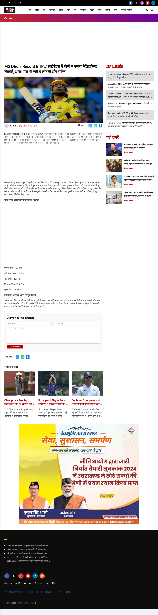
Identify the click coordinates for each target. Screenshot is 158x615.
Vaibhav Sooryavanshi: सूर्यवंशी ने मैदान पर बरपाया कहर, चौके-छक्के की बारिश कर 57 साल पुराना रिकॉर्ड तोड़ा (86, 402)
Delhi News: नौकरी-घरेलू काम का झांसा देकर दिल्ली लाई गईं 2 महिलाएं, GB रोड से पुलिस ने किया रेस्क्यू (28, 545)
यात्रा (92, 10)
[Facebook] (131, 3)
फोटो (115, 10)
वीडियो (108, 10)
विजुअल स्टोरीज (126, 10)
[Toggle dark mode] (147, 10)
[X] (136, 3)
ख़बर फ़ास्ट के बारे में (48, 591)
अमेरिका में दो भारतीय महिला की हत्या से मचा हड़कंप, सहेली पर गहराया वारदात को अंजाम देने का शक (139, 162)
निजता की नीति (32, 591)
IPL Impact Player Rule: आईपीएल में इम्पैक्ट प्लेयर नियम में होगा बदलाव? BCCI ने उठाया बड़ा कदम (53, 402)
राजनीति (52, 10)
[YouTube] (148, 3)
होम (30, 10)
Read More (128, 152)
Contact (17, 3)
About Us (7, 3)
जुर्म (75, 10)
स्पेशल (61, 10)
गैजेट (99, 10)
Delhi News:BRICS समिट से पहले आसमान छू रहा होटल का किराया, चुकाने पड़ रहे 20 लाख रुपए (138, 194)
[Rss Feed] (42, 576)
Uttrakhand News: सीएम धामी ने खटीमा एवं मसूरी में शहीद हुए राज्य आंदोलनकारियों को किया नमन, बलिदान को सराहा (139, 178)
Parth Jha (14, 126)
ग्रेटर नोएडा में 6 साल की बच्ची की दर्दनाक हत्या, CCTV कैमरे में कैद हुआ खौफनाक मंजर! (28, 557)
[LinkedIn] (153, 3)
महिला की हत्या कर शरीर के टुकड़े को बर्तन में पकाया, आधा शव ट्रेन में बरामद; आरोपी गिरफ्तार (28, 553)
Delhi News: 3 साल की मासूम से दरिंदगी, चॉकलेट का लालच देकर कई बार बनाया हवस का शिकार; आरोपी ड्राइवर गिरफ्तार (28, 549)
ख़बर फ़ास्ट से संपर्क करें (13, 591)
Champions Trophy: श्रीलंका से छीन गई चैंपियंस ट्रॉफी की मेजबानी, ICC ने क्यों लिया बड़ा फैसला (19, 402)
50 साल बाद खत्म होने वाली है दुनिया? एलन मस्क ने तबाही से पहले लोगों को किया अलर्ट (138, 146)
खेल (68, 10)
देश (44, 10)
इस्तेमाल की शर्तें (65, 591)
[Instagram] (142, 3)
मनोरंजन (83, 10)
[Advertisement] (79, 45)
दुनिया (37, 10)
